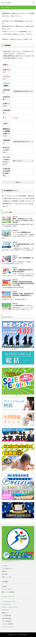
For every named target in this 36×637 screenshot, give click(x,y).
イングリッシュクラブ (7, 626)
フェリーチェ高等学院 (7, 624)
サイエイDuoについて (7, 568)
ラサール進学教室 (6, 621)
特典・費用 (4, 574)
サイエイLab (5, 610)
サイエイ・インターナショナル (9, 607)
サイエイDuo (16, 634)
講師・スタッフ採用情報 (8, 592)
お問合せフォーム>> (15, 39)
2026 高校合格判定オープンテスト (22, 305)
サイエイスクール (6, 604)
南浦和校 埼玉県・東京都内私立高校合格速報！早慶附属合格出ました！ (22, 295)
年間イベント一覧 (6, 577)
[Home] (2, 7)
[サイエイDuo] (6, 3)
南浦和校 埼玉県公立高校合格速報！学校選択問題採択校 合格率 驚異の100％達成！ (23, 283)
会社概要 (4, 586)
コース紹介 (4, 565)
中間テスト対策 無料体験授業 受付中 (22, 258)
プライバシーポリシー (7, 589)
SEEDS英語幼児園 (6, 618)
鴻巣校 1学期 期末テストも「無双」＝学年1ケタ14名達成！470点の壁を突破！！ (23, 220)
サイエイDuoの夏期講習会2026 (21, 232)
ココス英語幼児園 (6, 615)
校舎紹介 (4, 571)
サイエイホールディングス (8, 601)
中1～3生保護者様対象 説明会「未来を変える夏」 (23, 245)
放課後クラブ (5, 612)
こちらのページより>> (23, 203)
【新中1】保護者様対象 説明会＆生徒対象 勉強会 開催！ (22, 270)
